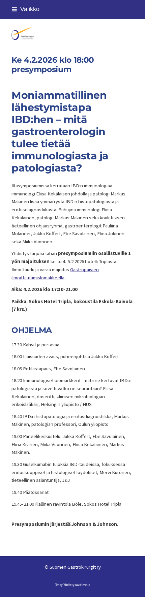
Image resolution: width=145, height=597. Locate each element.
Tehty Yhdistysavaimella (72, 585)
